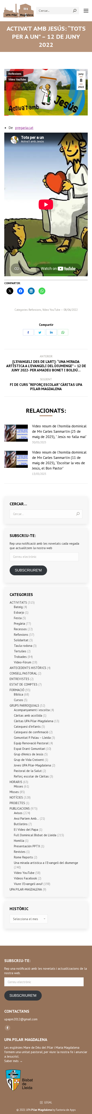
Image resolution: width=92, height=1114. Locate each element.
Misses (18, 786)
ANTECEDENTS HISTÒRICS (28, 668)
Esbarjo (19, 612)
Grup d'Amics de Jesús (28, 754)
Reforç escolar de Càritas (31, 776)
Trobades (20, 657)
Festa (18, 618)
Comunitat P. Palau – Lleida (32, 738)
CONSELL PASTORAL (23, 673)
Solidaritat (21, 640)
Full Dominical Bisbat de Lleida (35, 835)
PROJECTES (17, 803)
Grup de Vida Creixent (29, 760)
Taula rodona (23, 646)
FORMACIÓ (17, 690)
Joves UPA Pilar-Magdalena (32, 765)
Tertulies (20, 651)
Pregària (19, 623)
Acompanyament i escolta (32, 710)
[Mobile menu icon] (86, 10)
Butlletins (21, 824)
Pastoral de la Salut (28, 771)
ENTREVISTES (19, 679)
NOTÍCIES (16, 797)
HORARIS (16, 782)
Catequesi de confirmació (31, 732)
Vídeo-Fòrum (22, 662)
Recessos (20, 629)
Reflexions (14, 73)
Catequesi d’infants (27, 727)
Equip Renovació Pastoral (31, 743)
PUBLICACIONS (20, 808)
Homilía (19, 841)
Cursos (18, 700)
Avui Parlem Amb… (26, 818)
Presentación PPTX (27, 846)
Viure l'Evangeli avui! (28, 884)
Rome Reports (23, 857)
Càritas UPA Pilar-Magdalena (33, 721)
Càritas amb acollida (28, 715)
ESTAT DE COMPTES (23, 684)
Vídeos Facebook (25, 878)
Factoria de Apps (66, 1110)
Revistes (19, 852)
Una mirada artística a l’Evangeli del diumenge (46, 863)
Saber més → (13, 1061)
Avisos (18, 813)
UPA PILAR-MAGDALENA (26, 889)
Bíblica (18, 694)
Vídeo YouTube (17, 79)
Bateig (18, 607)
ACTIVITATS (18, 602)
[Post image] (16, 433)
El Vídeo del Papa (26, 830)
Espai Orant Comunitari (29, 749)
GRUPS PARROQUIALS (24, 705)
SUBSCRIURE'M (28, 570)
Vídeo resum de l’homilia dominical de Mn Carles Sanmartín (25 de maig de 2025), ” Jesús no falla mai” (59, 431)
